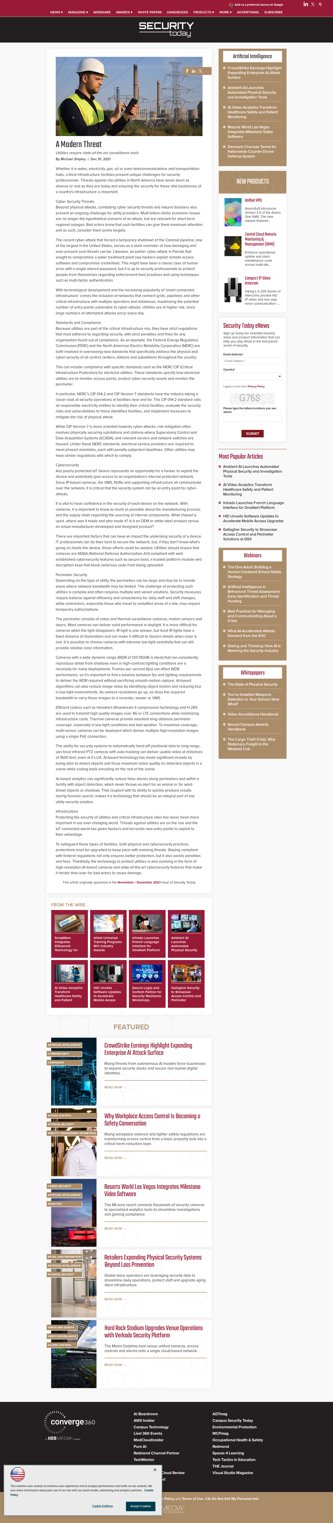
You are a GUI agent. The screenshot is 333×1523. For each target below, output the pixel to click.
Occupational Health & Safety (237, 1440)
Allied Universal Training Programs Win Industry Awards (108, 944)
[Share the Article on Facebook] (185, 71)
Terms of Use (192, 1499)
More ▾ (226, 12)
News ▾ (56, 12)
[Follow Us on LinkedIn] (306, 5)
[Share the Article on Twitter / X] (200, 71)
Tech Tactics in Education (234, 1459)
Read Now (113, 1087)
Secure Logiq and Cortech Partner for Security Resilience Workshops (147, 994)
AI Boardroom (146, 1414)
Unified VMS (253, 200)
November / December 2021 (139, 882)
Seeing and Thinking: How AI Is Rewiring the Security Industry (254, 648)
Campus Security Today (232, 1420)
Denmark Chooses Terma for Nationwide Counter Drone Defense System (252, 151)
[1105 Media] (62, 1439)
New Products (252, 182)
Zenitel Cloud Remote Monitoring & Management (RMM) (260, 239)
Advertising (248, 12)
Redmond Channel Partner (156, 1453)
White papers (150, 12)
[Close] (155, 1470)
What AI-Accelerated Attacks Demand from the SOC (251, 633)
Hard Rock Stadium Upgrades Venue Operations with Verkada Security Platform (153, 1332)
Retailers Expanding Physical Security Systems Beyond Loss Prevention (153, 1261)
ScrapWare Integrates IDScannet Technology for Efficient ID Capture (66, 948)
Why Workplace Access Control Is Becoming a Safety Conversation (152, 1120)
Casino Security (59, 1186)
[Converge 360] (69, 1423)
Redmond (220, 1446)
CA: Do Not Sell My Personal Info (232, 1499)
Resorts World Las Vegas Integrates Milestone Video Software (152, 1190)
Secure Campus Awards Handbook (248, 727)
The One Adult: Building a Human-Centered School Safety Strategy (254, 572)
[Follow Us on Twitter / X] (313, 5)
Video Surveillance (62, 1336)
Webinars (102, 12)
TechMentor (144, 1459)
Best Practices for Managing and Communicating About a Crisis (252, 616)
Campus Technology (151, 1427)
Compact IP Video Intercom (257, 281)
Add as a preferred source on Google (259, 5)
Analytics (55, 1203)
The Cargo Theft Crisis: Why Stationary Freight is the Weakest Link (251, 744)
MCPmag (220, 1433)
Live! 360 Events (148, 1433)
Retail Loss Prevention (64, 1256)
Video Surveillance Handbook (253, 714)
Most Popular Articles (241, 457)
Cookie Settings (102, 1506)
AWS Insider (144, 1420)
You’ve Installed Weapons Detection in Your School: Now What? (253, 699)
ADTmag (219, 1414)
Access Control (59, 1115)
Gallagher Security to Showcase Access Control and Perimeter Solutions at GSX (186, 996)
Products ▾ (203, 12)
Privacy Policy (256, 386)
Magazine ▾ (78, 12)
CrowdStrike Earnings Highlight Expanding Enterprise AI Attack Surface (148, 1049)
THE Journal (223, 1466)
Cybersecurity (59, 1053)
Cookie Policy (163, 1499)
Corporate (56, 1062)
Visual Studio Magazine (232, 1472)
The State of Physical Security (253, 684)
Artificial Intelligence (64, 1044)
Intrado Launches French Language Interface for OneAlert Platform (146, 944)
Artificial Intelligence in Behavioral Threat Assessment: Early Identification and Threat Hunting (254, 593)
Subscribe (273, 12)
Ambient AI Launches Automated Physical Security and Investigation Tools (184, 948)
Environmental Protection (234, 1427)
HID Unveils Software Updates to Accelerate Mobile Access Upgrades (107, 996)
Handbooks (177, 12)
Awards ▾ (124, 12)
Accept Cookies (140, 1506)
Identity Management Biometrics (72, 1133)
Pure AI (140, 1446)
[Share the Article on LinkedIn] (192, 71)
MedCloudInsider (149, 1440)
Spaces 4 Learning (228, 1453)
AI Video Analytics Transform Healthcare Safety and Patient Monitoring (69, 996)
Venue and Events (61, 1327)
